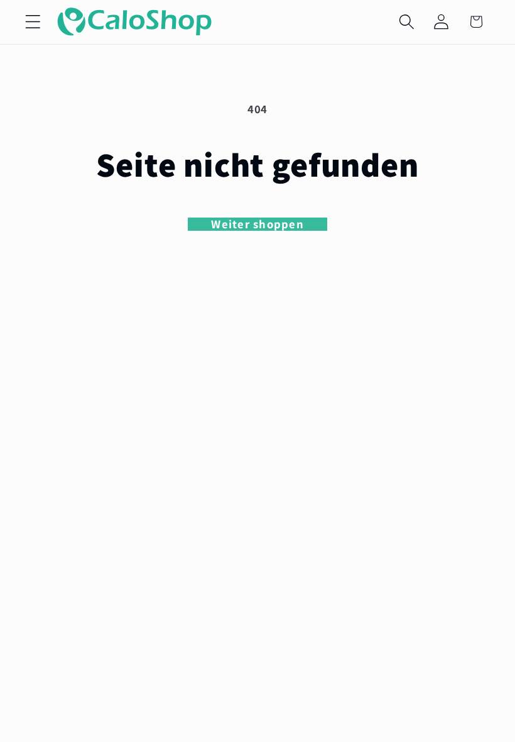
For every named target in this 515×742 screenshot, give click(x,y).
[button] (33, 21)
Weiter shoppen (257, 224)
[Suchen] (406, 21)
